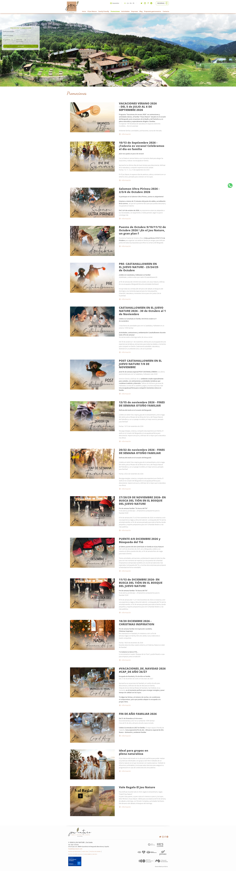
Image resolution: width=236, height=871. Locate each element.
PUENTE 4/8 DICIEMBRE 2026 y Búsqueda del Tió (139, 540)
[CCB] (147, 853)
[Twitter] (141, 4)
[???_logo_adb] (153, 862)
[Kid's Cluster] (160, 846)
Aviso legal (85, 851)
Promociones (115, 11)
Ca (128, 3)
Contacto (166, 11)
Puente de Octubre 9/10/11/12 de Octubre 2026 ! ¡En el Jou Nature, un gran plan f (142, 230)
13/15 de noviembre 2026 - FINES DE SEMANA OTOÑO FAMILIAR (142, 403)
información (126, 134)
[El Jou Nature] (72, 12)
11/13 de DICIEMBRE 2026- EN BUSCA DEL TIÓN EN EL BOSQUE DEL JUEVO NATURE (140, 583)
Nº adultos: (6, 40)
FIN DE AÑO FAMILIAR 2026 (138, 714)
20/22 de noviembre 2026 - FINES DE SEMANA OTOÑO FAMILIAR (142, 451)
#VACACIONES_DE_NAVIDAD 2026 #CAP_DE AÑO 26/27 (142, 670)
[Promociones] (92, 132)
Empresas (134, 11)
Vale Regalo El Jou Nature (137, 787)
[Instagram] (145, 4)
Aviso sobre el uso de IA (90, 854)
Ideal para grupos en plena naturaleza (133, 752)
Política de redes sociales (75, 854)
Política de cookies (95, 851)
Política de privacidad (74, 851)
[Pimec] (162, 855)
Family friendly (103, 11)
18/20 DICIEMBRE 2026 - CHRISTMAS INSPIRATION (136, 622)
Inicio (84, 11)
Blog (140, 11)
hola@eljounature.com (75, 849)
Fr (133, 3)
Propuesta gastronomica (152, 11)
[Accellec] (151, 845)
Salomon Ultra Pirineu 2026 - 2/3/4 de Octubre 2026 (139, 190)
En (131, 3)
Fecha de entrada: (8, 31)
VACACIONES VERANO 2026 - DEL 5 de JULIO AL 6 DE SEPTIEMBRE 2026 (138, 106)
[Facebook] (148, 3)
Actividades (125, 11)
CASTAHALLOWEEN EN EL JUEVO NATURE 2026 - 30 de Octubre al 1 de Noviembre (142, 311)
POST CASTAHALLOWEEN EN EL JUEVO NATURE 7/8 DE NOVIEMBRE (140, 364)
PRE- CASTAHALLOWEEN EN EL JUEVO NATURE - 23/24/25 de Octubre (138, 267)
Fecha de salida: (8, 35)
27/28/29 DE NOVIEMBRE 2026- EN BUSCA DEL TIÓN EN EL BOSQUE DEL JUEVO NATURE (142, 500)
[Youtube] (151, 4)
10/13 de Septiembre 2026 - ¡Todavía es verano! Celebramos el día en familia (141, 146)
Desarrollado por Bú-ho (161, 866)
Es (125, 3)
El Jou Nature (92, 11)
